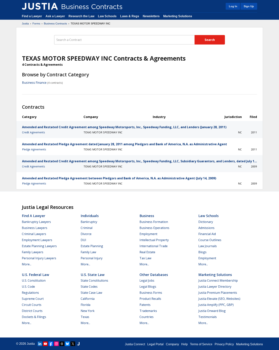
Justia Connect (135, 344)
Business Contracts (55, 23)
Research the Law (81, 16)
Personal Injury (91, 258)
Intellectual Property (154, 240)
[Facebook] (51, 343)
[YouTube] (45, 343)
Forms (36, 23)
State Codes (89, 286)
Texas (85, 317)
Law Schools (107, 16)
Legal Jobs (147, 280)
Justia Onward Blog (212, 311)
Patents (145, 305)
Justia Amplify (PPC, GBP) (216, 305)
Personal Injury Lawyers (39, 258)
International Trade (154, 246)
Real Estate (147, 252)
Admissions (206, 228)
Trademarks (148, 311)
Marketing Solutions (177, 16)
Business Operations (154, 228)
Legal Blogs (148, 286)
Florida (85, 305)
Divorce (86, 234)
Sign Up (249, 6)
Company (172, 344)
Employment (148, 234)
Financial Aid (207, 234)
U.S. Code (28, 286)
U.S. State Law (93, 274)
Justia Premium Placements (217, 293)
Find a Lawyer (32, 16)
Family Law (88, 252)
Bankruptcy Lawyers (36, 222)
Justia (25, 23)
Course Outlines (209, 240)
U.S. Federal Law (35, 274)
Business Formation (154, 222)
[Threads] (62, 343)
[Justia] (40, 6)
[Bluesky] (67, 343)
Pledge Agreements (34, 149)
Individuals (90, 215)
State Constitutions (94, 280)
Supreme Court (33, 299)
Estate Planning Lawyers (39, 246)
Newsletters (151, 16)
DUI (83, 240)
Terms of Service (201, 344)
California (88, 299)
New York (88, 311)
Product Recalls (150, 299)
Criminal (86, 228)
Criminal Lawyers (34, 234)
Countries (147, 317)
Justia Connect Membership (218, 280)
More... (26, 264)
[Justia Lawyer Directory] (78, 343)
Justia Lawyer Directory (214, 286)
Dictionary (205, 222)
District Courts (32, 311)
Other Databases (154, 274)
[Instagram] (56, 343)
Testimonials (207, 317)
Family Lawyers (32, 252)
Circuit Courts (31, 305)
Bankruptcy (89, 222)
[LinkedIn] (40, 343)
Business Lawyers (34, 228)
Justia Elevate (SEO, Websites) (219, 299)
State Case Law (91, 293)
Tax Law (145, 258)
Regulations (30, 293)
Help (184, 344)
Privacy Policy (224, 344)
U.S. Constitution (34, 280)
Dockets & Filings (34, 317)
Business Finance (34, 82)
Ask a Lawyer (56, 16)
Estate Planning (92, 246)
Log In (233, 6)
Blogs (202, 252)
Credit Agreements (33, 132)
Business (147, 215)
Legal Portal (155, 344)
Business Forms (151, 293)
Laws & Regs (129, 16)
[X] (73, 343)
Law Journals (207, 246)
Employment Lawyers (37, 240)
